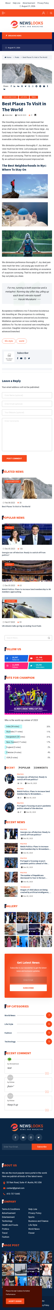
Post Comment (14, 458)
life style (9, 341)
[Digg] (18, 86)
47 (20, 812)
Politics (9, 527)
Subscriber (8, 115)
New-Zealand (16, 742)
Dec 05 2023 (10, 549)
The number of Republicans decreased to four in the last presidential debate (32, 878)
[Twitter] (25, 86)
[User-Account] (43, 13)
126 (21, 783)
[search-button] (51, 13)
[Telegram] (40, 86)
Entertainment (8, 1217)
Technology (25, 887)
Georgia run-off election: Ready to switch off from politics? (23, 553)
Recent (10, 767)
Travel (34, 97)
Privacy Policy (43, 3)
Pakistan (13, 752)
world (21, 341)
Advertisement (29, 3)
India (12, 726)
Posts (17, 57)
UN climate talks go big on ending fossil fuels (21, 626)
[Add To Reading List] (35, 115)
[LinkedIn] (14, 86)
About (7, 3)
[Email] (44, 86)
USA (12, 758)
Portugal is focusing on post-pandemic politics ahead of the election (34, 807)
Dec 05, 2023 (32, 783)
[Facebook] (11, 86)
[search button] (49, 637)
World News (11, 601)
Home (9, 57)
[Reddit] (36, 86)
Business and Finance (38, 1221)
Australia (14, 732)
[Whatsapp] (33, 86)
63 (20, 798)
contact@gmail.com (15, 1188)
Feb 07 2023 (10, 622)
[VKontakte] (4, 89)
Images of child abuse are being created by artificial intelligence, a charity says (35, 892)
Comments (41, 767)
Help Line (16, 3)
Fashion (8, 1032)
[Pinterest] (22, 86)
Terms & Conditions (11, 1209)
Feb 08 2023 (21, 115)
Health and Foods (10, 97)
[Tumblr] (47, 86)
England (13, 747)
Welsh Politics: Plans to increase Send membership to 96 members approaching (26, 590)
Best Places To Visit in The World (16, 506)
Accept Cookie (15, 1301)
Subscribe (28, 988)
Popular (24, 767)
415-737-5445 (13, 1194)
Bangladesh (15, 737)
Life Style (24, 97)
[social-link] (16, 658)
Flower (31, 1233)
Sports (31, 1217)
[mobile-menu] (3, 13)
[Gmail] (29, 86)
